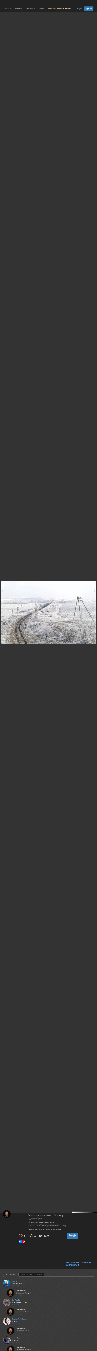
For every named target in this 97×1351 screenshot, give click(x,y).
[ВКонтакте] (20, 1241)
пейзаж (32, 1225)
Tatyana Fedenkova (19, 1319)
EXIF (39, 1274)
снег (63, 1225)
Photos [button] (7, 8)
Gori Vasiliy (16, 1300)
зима (38, 1225)
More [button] (41, 8)
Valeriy (14, 1281)
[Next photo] (94, 591)
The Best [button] (30, 8)
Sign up (89, 8)
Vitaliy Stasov (16, 1338)
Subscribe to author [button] (72, 1235)
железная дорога (53, 1225)
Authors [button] (18, 8)
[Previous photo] (2, 591)
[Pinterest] (23, 1241)
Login (79, 9)
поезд (44, 1225)
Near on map (27, 1274)
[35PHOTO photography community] (13, 3)
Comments (11, 1274)
